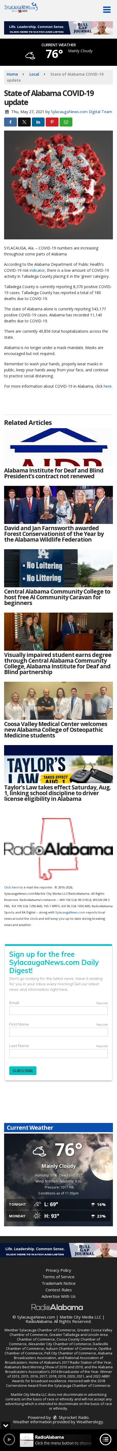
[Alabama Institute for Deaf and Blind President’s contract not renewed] (58, 447)
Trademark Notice (59, 1283)
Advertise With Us (59, 1296)
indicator (37, 270)
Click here (11, 887)
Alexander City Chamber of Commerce (59, 1343)
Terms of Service (58, 1276)
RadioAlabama (39, 1321)
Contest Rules (58, 1289)
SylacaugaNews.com (70, 912)
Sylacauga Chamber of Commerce (47, 1329)
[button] (107, 9)
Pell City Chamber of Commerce (70, 1353)
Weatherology (89, 1421)
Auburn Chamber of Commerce (71, 1348)
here (108, 386)
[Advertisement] (58, 28)
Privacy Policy (58, 1270)
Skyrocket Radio (73, 1417)
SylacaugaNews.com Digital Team (81, 111)
